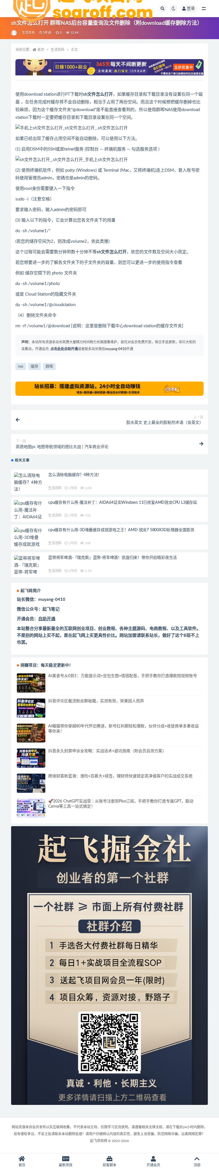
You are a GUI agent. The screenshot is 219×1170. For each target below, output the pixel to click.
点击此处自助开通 (64, 349)
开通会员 (153, 1165)
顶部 (197, 1165)
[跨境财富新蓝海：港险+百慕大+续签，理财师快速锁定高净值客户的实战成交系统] (31, 783)
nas (20, 366)
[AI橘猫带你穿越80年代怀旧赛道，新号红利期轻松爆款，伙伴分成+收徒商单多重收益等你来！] (31, 733)
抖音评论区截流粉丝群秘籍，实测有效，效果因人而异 (96, 701)
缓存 (34, 366)
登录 (191, 9)
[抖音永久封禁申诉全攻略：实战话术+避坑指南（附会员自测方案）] (31, 758)
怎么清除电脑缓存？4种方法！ (75, 475)
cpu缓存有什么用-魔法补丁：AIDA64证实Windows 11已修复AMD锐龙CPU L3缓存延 (122, 503)
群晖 (49, 366)
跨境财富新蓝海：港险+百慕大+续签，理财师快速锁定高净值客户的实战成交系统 (120, 776)
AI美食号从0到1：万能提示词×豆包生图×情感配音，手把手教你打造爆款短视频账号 (122, 676)
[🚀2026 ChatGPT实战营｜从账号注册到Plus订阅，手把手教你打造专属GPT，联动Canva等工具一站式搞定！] (31, 808)
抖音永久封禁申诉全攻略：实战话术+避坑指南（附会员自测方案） (107, 751)
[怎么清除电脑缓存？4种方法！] (28, 482)
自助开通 (46, 619)
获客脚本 (109, 1165)
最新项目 (65, 1165)
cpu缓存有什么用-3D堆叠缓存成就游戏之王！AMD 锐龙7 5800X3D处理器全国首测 (121, 530)
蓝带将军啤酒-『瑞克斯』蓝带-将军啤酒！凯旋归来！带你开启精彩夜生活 (112, 558)
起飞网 (78, 635)
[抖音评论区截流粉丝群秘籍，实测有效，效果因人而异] (31, 708)
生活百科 (57, 49)
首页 (40, 49)
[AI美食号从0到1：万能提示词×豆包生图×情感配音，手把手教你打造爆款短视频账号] (31, 683)
